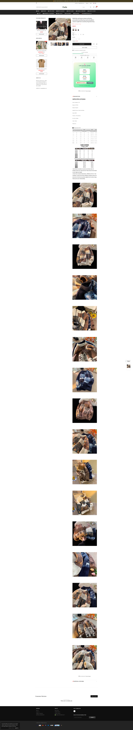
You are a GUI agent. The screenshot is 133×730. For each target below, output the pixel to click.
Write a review (94, 696)
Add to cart (41, 34)
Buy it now (84, 47)
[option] (60, 29)
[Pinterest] (36, 3)
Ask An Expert (88, 676)
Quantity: (73, 37)
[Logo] (65, 7)
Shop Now (90, 82)
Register (87, 3)
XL (80, 34)
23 (74, 50)
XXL (83, 34)
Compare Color (68, 38)
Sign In (91, 3)
